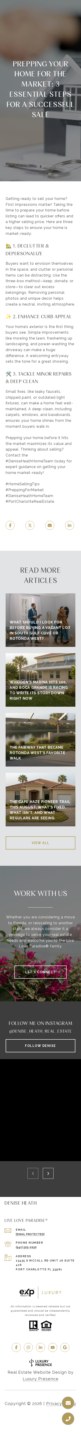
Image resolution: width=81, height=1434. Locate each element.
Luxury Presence (40, 1378)
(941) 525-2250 (26, 1247)
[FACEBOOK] (16, 1347)
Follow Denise (40, 1046)
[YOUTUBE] (52, 1347)
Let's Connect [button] (40, 972)
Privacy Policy (61, 1403)
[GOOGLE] (64, 1347)
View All (41, 843)
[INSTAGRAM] (28, 1347)
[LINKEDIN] (40, 1347)
